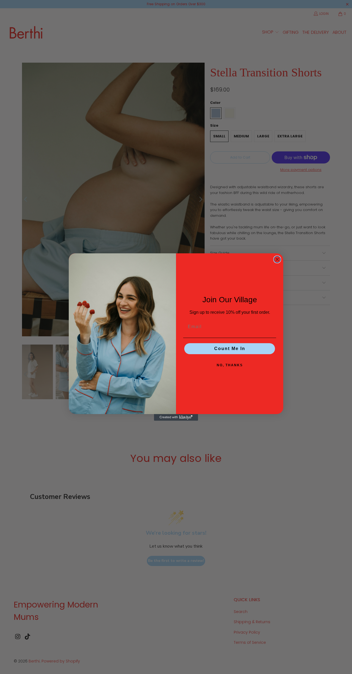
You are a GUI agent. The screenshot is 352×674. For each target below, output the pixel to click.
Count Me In (229, 348)
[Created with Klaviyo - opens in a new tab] (176, 417)
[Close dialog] (277, 259)
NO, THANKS (230, 365)
